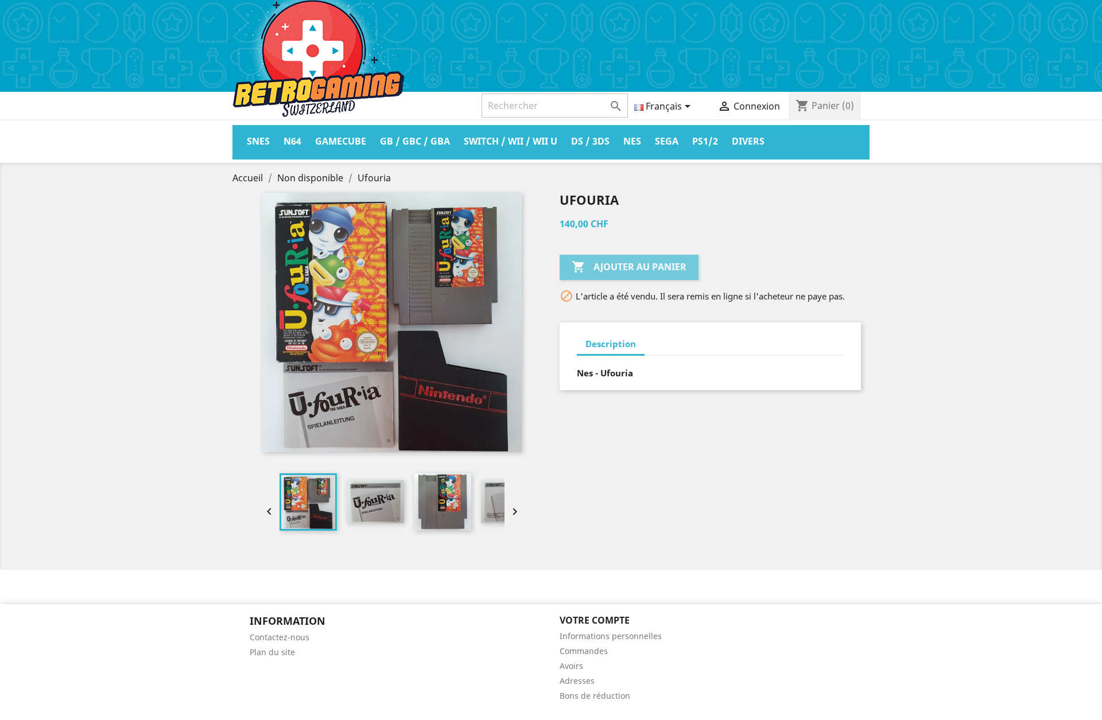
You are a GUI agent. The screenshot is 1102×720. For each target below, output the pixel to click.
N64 (292, 141)
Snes (258, 141)
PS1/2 (705, 141)
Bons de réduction (595, 695)
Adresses (577, 680)
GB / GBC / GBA (415, 141)
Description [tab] (610, 343)
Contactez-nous (279, 637)
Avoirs (571, 665)
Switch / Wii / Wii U (510, 141)
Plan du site (272, 652)
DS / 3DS (590, 141)
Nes (632, 141)
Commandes (584, 650)
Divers (748, 141)
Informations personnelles (611, 636)
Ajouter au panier (629, 267)
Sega (666, 141)
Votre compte (595, 620)
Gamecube (340, 141)
